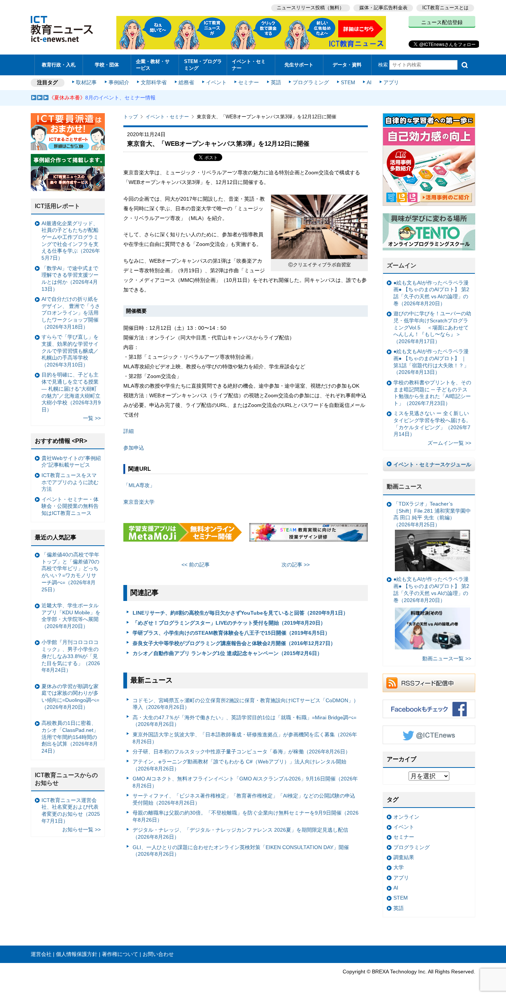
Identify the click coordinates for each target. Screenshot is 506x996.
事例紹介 (119, 82)
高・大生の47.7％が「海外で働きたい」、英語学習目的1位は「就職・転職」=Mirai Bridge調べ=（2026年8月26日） (244, 720)
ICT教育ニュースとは (445, 7)
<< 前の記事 (196, 565)
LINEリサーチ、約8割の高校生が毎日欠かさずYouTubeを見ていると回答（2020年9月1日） (240, 613)
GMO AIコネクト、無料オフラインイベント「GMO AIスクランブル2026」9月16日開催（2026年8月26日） (245, 782)
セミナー (248, 82)
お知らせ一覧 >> (81, 829)
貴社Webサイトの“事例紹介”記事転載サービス (71, 461)
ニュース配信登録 (442, 22)
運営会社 (41, 954)
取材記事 (86, 82)
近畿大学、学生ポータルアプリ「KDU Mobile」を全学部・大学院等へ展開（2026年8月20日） (70, 615)
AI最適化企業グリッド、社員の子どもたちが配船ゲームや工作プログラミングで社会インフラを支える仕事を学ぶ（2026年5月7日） (70, 240)
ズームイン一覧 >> (449, 443)
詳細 (128, 431)
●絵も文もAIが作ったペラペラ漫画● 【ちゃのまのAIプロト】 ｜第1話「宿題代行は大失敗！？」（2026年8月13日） (431, 361)
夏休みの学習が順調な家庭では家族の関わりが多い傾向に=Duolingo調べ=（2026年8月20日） (70, 696)
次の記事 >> (296, 565)
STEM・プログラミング (203, 64)
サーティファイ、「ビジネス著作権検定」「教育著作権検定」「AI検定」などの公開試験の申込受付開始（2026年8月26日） (244, 799)
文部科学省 (154, 82)
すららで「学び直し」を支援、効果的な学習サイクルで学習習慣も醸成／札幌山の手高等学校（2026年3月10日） (70, 351)
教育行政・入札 (59, 65)
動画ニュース (404, 486)
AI (369, 82)
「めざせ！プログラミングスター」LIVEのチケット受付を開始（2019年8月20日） (229, 623)
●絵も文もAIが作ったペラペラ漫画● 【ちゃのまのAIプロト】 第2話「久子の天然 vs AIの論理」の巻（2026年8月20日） (431, 293)
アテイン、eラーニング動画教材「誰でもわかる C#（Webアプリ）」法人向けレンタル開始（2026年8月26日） (239, 765)
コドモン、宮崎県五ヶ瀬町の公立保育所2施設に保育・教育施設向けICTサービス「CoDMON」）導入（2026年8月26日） (246, 703)
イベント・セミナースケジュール (432, 464)
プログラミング (311, 82)
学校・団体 (107, 65)
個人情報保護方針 (76, 954)
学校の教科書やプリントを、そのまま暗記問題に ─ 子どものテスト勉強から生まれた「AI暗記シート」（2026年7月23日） (432, 392)
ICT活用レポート (57, 206)
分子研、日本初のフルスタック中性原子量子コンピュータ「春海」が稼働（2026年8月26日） (241, 752)
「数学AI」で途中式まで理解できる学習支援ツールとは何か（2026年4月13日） (70, 278)
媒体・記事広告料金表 (383, 7)
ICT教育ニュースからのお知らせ (66, 779)
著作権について (120, 954)
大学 (398, 867)
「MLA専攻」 (139, 485)
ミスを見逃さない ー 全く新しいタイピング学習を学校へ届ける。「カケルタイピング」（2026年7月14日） (432, 423)
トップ (130, 116)
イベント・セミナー (249, 64)
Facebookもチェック (429, 709)
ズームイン (401, 265)
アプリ (391, 82)
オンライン (406, 817)
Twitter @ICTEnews (429, 735)
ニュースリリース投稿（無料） (310, 7)
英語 (276, 82)
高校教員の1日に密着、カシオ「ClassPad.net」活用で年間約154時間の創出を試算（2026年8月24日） (70, 737)
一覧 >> (92, 418)
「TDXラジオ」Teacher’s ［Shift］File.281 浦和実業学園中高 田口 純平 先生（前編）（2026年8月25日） (432, 514)
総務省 (186, 82)
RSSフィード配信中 (429, 683)
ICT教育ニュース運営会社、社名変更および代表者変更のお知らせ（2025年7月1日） (70, 810)
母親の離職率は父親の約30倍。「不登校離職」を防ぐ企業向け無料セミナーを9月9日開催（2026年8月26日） (246, 816)
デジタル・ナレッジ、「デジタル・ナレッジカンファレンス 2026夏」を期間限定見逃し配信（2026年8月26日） (240, 833)
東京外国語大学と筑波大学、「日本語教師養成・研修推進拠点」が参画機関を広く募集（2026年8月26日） (245, 738)
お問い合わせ (158, 954)
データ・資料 (347, 65)
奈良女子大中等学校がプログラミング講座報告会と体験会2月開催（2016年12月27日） (234, 643)
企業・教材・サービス (153, 64)
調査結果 (403, 857)
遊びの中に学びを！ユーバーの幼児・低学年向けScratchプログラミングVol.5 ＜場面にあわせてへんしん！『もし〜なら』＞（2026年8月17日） (432, 327)
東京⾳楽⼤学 (138, 502)
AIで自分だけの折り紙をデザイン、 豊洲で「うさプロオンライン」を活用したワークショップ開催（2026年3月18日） (70, 313)
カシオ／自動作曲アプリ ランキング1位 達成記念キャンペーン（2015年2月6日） (227, 653)
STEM (348, 82)
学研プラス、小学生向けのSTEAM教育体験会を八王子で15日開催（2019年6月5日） (231, 633)
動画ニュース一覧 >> (446, 658)
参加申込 (133, 448)
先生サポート (298, 65)
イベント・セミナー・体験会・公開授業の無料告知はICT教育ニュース (70, 506)
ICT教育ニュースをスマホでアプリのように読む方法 (70, 482)
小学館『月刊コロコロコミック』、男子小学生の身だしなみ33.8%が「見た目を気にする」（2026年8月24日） (70, 656)
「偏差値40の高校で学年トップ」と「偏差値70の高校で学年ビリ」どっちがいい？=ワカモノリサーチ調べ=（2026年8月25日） (70, 572)
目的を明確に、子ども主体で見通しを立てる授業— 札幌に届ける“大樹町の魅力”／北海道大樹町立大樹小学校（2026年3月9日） (71, 392)
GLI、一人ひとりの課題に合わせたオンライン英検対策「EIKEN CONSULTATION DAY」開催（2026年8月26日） (241, 850)
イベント (216, 82)
